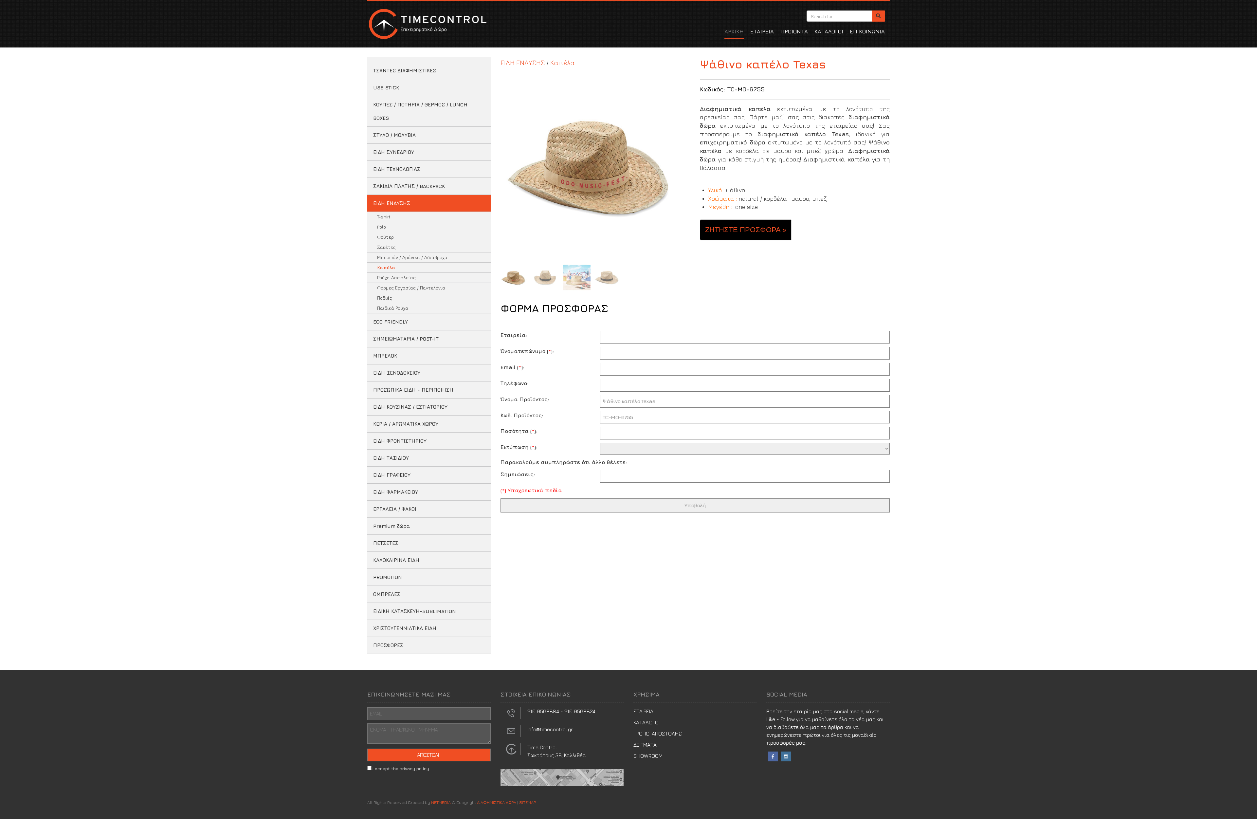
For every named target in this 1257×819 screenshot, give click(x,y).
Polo (381, 227)
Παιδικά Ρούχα (392, 308)
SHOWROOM (648, 756)
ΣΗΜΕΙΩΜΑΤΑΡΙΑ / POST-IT (406, 339)
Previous (507, 166)
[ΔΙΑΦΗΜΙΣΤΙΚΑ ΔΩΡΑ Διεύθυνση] (511, 748)
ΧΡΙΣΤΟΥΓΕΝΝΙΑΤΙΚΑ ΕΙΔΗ (404, 628)
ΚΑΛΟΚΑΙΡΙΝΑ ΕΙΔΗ (396, 560)
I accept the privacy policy (401, 768)
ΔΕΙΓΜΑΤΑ (645, 745)
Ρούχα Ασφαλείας (396, 277)
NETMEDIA (441, 802)
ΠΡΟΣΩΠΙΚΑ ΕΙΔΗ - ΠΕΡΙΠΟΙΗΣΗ (413, 390)
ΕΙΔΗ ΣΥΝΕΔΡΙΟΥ (393, 152)
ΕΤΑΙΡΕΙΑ (762, 31)
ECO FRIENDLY (390, 322)
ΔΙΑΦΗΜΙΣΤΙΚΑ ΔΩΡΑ (426, 23)
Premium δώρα (391, 526)
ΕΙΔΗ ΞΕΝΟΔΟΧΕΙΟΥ (396, 373)
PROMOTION (387, 577)
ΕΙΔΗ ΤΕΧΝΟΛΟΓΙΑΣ (396, 169)
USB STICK (386, 87)
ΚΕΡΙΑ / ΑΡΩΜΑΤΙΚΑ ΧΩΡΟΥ (405, 424)
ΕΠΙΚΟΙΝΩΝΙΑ (867, 31)
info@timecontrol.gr (550, 729)
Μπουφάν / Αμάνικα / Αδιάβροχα (412, 257)
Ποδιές (384, 298)
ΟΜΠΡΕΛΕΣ (386, 594)
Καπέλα (386, 267)
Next (683, 166)
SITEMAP (527, 802)
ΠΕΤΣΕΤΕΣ (385, 543)
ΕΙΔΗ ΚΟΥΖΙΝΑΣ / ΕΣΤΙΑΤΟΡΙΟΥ (410, 407)
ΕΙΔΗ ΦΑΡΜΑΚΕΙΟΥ (395, 492)
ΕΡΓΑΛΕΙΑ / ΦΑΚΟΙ (394, 509)
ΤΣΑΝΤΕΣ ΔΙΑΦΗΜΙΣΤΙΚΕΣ (404, 70)
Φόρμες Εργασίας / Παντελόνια (411, 287)
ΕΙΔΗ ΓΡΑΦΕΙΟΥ (391, 475)
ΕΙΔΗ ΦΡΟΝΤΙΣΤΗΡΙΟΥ (400, 441)
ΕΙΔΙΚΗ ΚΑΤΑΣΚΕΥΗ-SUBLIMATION (414, 611)
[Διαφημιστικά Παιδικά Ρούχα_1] (595, 166)
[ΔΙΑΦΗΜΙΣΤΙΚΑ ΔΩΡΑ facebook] (772, 756)
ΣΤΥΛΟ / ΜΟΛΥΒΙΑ (394, 135)
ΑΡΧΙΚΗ (734, 31)
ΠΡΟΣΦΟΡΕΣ (388, 645)
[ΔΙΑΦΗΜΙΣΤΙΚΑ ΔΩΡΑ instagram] (785, 756)
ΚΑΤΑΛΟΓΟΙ (828, 31)
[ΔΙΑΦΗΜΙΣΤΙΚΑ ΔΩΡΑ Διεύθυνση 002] (562, 777)
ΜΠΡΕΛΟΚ (385, 356)
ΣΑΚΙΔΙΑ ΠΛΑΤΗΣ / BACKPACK (409, 186)
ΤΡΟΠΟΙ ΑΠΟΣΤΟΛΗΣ (657, 733)
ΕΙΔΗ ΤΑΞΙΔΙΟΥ (391, 458)
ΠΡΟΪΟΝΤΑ (794, 31)
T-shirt (384, 216)
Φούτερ (385, 237)
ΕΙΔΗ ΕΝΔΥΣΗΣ (391, 203)
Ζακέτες (386, 247)
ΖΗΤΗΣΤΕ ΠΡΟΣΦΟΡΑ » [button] (745, 230)
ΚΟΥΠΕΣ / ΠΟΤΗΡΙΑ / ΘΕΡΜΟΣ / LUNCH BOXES (420, 111)
